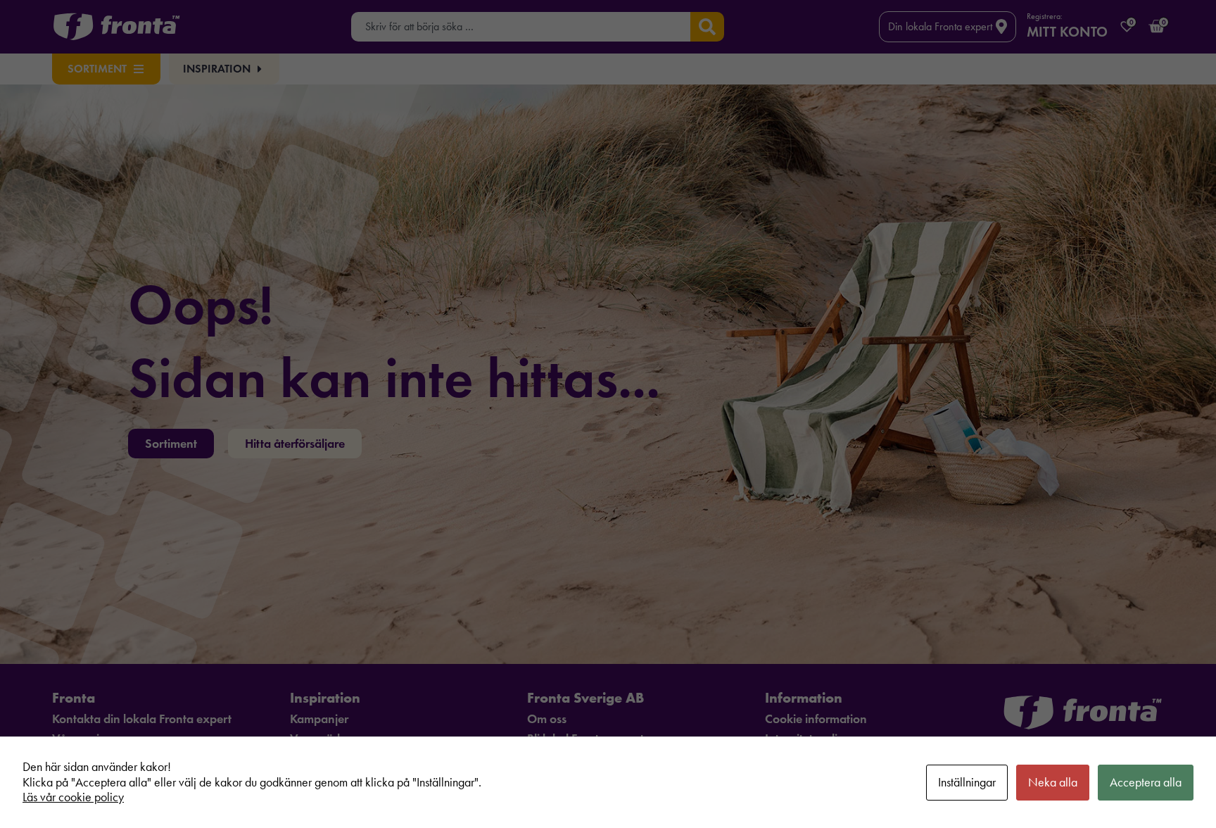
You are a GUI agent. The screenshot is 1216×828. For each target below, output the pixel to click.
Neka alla (1052, 782)
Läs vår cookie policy (73, 797)
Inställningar (967, 782)
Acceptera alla (1146, 782)
